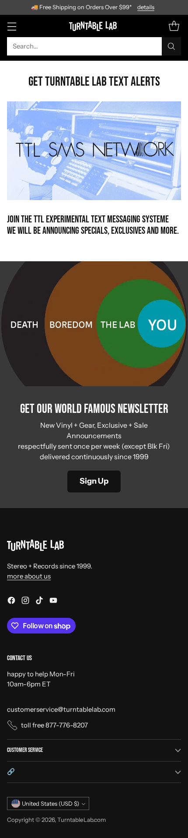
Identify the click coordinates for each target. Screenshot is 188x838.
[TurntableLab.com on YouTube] (53, 602)
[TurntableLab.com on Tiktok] (39, 602)
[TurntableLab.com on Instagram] (25, 602)
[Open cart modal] (174, 26)
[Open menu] (12, 26)
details (145, 7)
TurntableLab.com (81, 819)
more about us (29, 576)
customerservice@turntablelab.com (61, 709)
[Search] (171, 46)
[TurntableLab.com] (94, 25)
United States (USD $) (50, 803)
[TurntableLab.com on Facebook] (11, 602)
